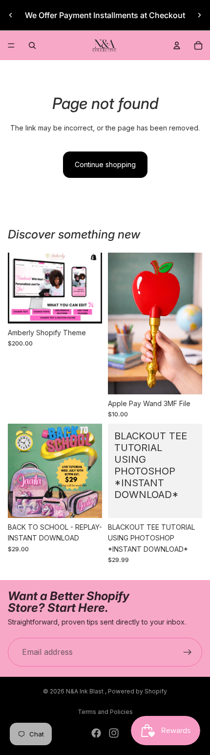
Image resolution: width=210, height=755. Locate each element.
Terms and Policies (105, 711)
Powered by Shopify (137, 691)
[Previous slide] (10, 15)
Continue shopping (105, 164)
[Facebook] (96, 733)
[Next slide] (199, 15)
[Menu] (11, 45)
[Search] (32, 45)
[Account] (177, 45)
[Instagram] (114, 733)
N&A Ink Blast (85, 691)
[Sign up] (187, 652)
